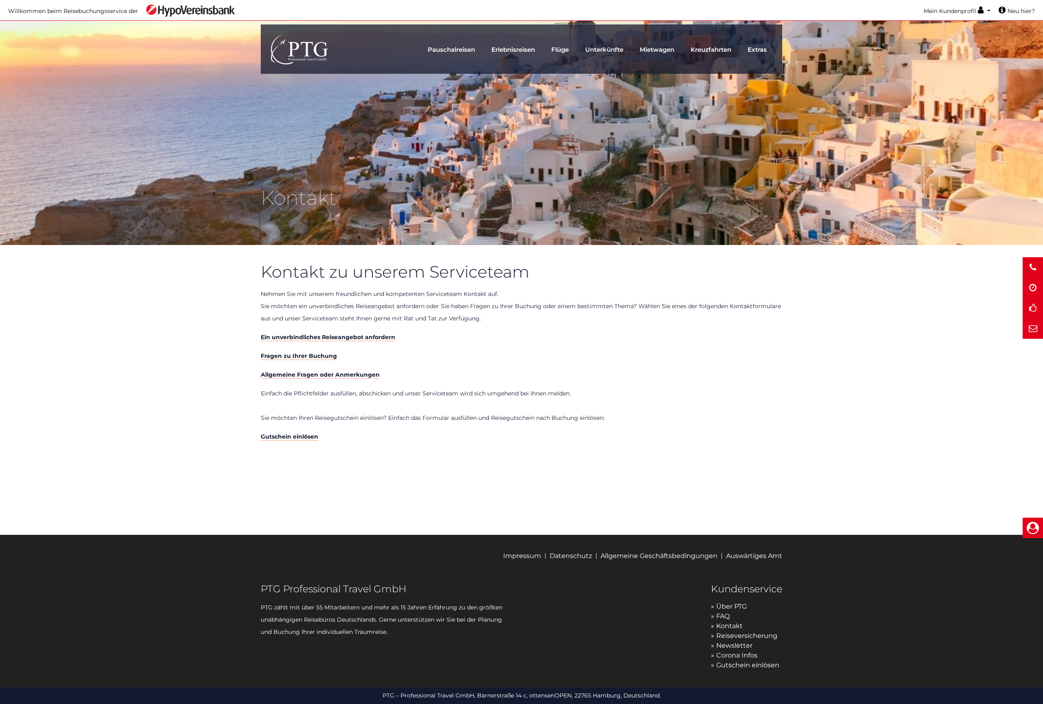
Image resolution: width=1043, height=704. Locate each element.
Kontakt (729, 626)
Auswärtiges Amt (754, 556)
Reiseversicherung (746, 636)
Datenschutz (571, 556)
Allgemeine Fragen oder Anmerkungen (320, 374)
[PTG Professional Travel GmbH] (299, 48)
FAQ (723, 616)
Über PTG (731, 606)
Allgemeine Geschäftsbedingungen (659, 556)
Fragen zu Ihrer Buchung (299, 356)
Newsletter (734, 645)
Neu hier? (1021, 11)
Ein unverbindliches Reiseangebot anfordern (328, 337)
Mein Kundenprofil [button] (951, 11)
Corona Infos (736, 655)
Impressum (522, 556)
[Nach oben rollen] (1033, 688)
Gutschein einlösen (289, 436)
